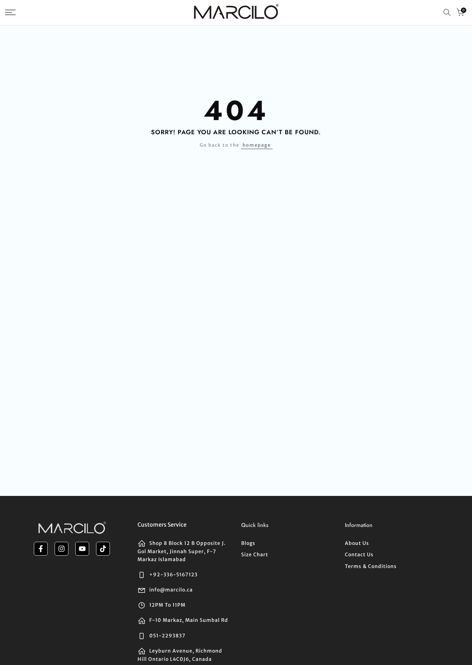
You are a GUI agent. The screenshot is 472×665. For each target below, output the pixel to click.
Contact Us (359, 554)
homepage (257, 145)
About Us (357, 543)
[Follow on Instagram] (61, 549)
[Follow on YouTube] (82, 549)
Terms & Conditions (371, 566)
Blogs (248, 543)
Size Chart (254, 554)
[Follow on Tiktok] (103, 549)
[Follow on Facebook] (41, 549)
